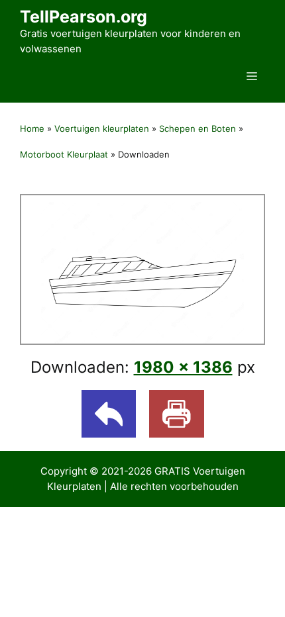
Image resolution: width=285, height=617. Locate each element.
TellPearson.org (83, 16)
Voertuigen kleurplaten (101, 128)
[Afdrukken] (176, 414)
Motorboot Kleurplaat (64, 154)
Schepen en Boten (197, 128)
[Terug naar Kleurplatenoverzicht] (109, 414)
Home (32, 128)
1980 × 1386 (183, 367)
